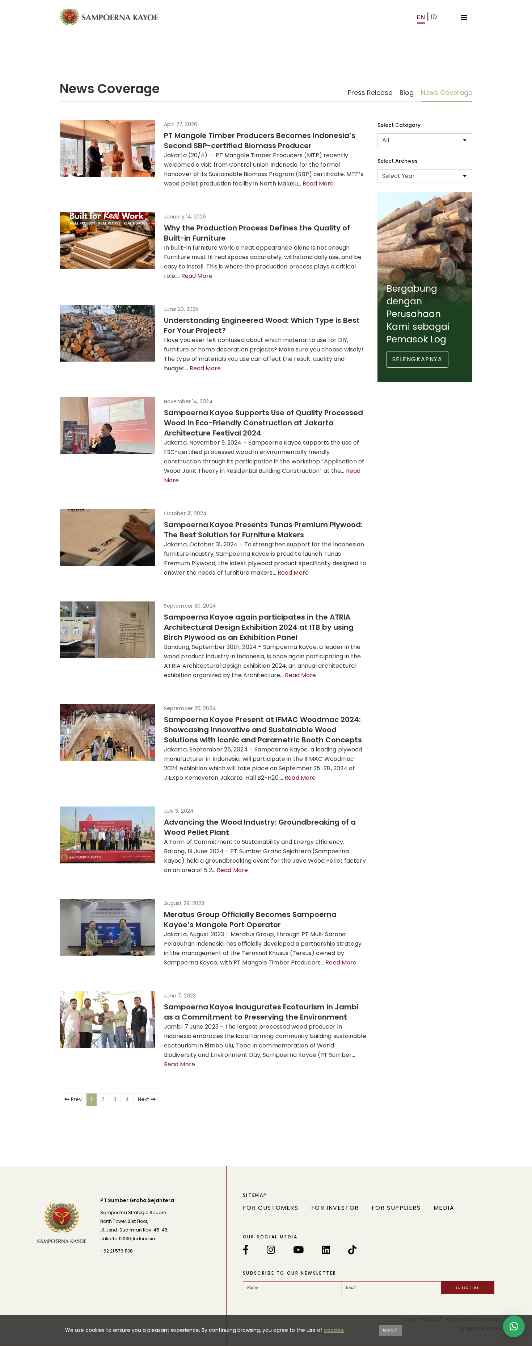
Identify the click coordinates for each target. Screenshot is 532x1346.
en (421, 16)
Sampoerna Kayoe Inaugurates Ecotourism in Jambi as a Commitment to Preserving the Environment (261, 1012)
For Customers (271, 1208)
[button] (514, 1326)
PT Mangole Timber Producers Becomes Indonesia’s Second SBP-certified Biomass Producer (259, 140)
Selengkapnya (417, 359)
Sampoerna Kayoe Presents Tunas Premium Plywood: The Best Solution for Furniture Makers (263, 530)
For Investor (335, 1208)
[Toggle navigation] (464, 16)
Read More (318, 183)
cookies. (334, 1330)
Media (444, 1208)
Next (144, 1099)
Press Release (370, 92)
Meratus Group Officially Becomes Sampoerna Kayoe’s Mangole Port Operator (250, 919)
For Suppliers (396, 1208)
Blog (407, 92)
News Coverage (446, 92)
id (434, 16)
